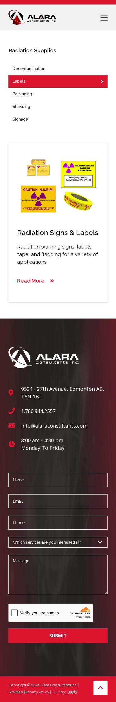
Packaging (22, 94)
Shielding (21, 106)
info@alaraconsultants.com (54, 425)
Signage (20, 119)
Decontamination (29, 68)
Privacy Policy (37, 692)
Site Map (15, 692)
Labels (19, 81)
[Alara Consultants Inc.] (32, 17)
